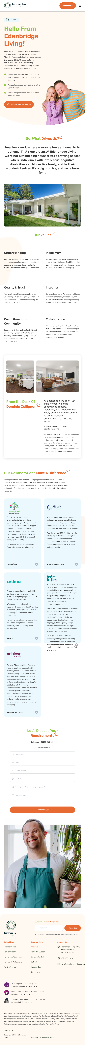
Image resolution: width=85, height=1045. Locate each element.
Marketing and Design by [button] (42, 1037)
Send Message (43, 810)
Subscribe (73, 928)
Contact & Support (38, 952)
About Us (34, 947)
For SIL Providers (10, 967)
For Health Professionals (13, 962)
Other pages (35, 972)
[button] (69, 958)
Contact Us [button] (68, 6)
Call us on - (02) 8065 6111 (42, 742)
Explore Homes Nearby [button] (21, 104)
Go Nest (34, 962)
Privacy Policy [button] (9, 1030)
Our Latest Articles (38, 957)
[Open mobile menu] (80, 6)
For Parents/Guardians (13, 957)
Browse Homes (10, 947)
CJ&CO (51, 1037)
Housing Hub (36, 967)
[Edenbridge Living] (15, 5)
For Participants (10, 952)
